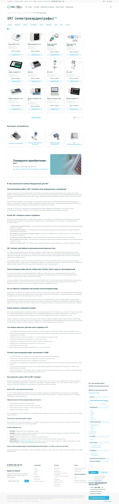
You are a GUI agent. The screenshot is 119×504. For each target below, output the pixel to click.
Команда (36, 469)
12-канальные (33, 24)
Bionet (10, 24)
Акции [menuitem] (34, 1)
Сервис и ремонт (59, 7)
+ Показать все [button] (92, 419)
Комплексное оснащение (47, 7)
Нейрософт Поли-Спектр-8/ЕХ (52, 44)
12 (91, 466)
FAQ (75, 478)
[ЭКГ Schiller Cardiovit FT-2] (16, 64)
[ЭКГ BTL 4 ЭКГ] (55, 64)
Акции (75, 477)
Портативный (94, 453)
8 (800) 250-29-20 (56, 1)
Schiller (25, 24)
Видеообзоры (69, 7)
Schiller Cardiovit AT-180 (54, 98)
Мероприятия (37, 476)
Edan (62, 24)
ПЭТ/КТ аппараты (58, 482)
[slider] (89, 400)
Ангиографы (57, 479)
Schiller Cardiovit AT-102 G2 (34, 99)
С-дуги (55, 477)
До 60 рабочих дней (95, 447)
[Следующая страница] (82, 117)
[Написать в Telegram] (63, 1)
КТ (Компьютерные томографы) (61, 476)
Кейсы (35, 473)
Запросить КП (16, 54)
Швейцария (48, 24)
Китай (41, 24)
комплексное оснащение (26, 441)
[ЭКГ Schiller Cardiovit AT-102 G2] (35, 91)
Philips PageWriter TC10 (34, 43)
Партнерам (36, 478)
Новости (36, 474)
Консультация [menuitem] (46, 1)
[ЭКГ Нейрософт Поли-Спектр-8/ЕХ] (55, 37)
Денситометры (57, 486)
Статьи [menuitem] (30, 1)
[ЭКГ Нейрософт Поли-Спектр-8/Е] (74, 37)
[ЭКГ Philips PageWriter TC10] (35, 37)
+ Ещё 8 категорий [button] (93, 393)
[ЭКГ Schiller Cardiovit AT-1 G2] (16, 91)
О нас (35, 468)
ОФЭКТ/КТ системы (58, 480)
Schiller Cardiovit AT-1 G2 (15, 98)
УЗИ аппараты (57, 468)
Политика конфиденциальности (81, 482)
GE (91, 410)
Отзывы (36, 471)
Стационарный (94, 455)
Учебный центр (77, 471)
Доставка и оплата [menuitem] (18, 1)
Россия (67, 24)
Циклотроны (57, 484)
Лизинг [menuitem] (26, 1)
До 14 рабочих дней (95, 445)
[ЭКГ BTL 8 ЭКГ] (74, 64)
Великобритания (95, 425)
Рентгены (56, 469)
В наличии (36, 7)
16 (91, 467)
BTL (91, 415)
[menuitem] (99, 383)
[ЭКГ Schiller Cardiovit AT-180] (55, 91)
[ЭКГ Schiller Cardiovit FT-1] (74, 91)
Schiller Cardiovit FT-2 (14, 71)
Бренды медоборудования (80, 480)
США (56, 24)
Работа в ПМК (37, 479)
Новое (92, 439)
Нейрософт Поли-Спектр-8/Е (71, 44)
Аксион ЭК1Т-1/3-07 (14, 43)
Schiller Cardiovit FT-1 (72, 98)
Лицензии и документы (39, 481)
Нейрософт (17, 24)
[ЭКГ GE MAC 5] (35, 64)
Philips (92, 412)
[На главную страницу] (15, 7)
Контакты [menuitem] (40, 1)
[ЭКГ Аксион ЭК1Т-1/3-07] (16, 37)
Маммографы (57, 471)
